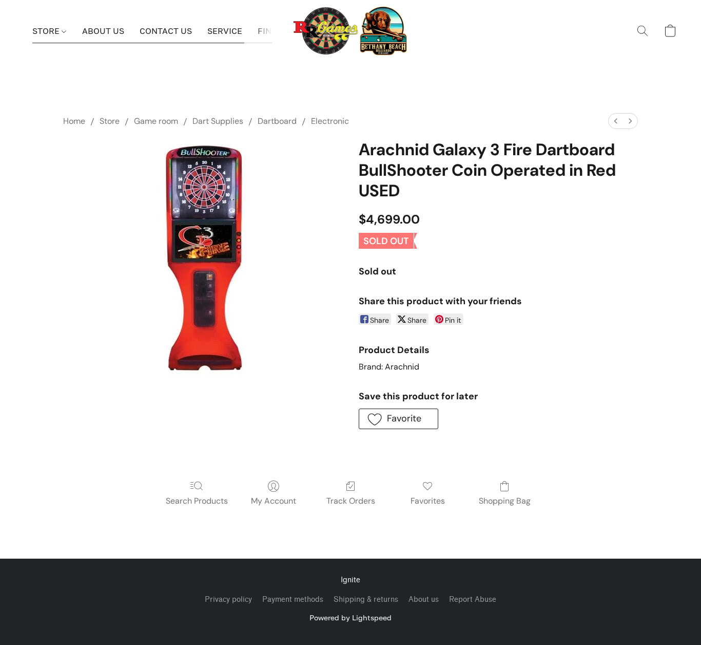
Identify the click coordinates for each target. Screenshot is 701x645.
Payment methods (292, 599)
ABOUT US (103, 31)
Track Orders (350, 500)
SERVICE (224, 31)
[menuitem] (616, 121)
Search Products (197, 500)
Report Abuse (472, 599)
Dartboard (277, 121)
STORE (47, 31)
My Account (273, 500)
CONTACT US (166, 31)
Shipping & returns (366, 599)
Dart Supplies (217, 121)
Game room (156, 121)
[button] (351, 31)
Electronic (330, 121)
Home (74, 121)
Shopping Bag (505, 500)
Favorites (428, 500)
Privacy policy (228, 599)
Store (110, 121)
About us (423, 599)
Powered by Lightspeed (350, 617)
